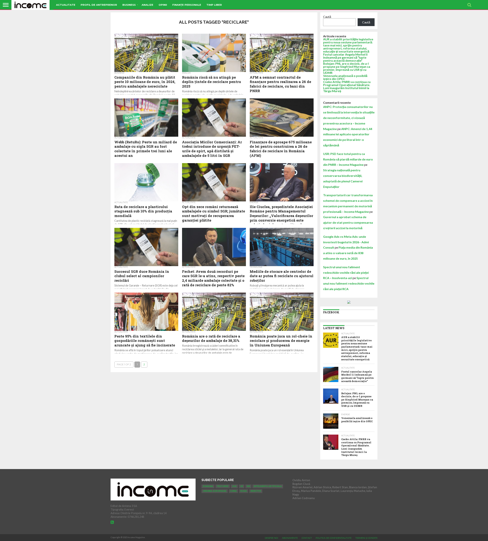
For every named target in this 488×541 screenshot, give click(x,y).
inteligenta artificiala (268, 486)
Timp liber (214, 4)
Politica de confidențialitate (334, 538)
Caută (327, 16)
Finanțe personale (186, 4)
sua (234, 486)
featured (223, 486)
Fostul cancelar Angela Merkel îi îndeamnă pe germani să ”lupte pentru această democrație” (345, 57)
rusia (243, 491)
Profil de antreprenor (99, 4)
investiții (255, 491)
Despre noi (271, 538)
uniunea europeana (214, 491)
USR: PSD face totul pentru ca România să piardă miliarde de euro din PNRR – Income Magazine (348, 159)
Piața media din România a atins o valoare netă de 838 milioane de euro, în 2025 (348, 253)
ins (248, 486)
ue (241, 486)
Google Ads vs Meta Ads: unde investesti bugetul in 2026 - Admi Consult (346, 242)
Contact (307, 538)
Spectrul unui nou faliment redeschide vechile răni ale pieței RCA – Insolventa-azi (346, 272)
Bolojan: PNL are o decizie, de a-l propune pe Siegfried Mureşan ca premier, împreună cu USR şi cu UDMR (346, 68)
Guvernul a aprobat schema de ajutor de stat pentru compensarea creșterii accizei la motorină (348, 222)
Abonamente (290, 538)
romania (208, 486)
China (233, 491)
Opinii (163, 4)
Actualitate (65, 4)
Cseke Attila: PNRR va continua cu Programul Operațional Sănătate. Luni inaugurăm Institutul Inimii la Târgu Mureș (347, 86)
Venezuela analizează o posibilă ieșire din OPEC (345, 77)
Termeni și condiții (366, 538)
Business (129, 4)
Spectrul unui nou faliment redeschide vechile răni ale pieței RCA (348, 283)
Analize (147, 4)
